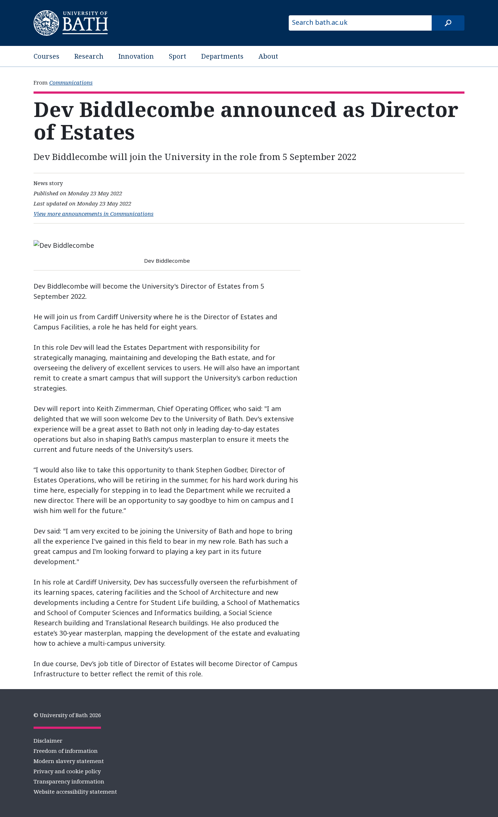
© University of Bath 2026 (67, 715)
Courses (46, 56)
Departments (222, 56)
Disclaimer (48, 740)
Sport (177, 56)
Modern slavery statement (69, 761)
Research (89, 56)
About (268, 56)
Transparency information (69, 781)
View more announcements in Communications (93, 213)
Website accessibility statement (75, 791)
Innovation (136, 56)
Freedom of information (66, 750)
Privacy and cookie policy (67, 771)
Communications (71, 82)
